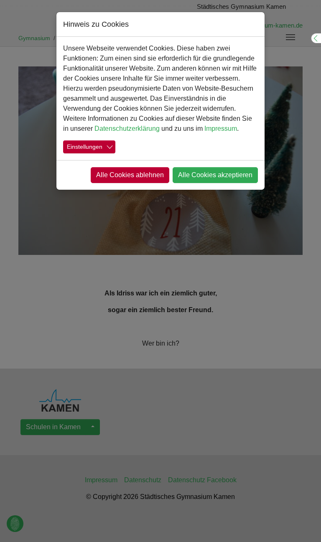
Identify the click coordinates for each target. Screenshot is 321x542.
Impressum (220, 128)
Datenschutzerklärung (127, 128)
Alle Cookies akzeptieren (215, 174)
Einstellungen (84, 146)
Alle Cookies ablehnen (130, 174)
